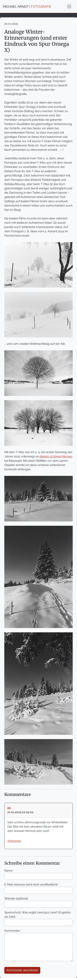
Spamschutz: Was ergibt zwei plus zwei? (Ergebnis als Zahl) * (37, 914)
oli (9, 808)
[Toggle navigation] (69, 6)
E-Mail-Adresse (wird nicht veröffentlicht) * (31, 884)
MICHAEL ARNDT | (27, 6)
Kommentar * (13, 930)
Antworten (14, 841)
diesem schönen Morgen (56, 456)
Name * (9, 870)
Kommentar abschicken (22, 970)
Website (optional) (16, 898)
